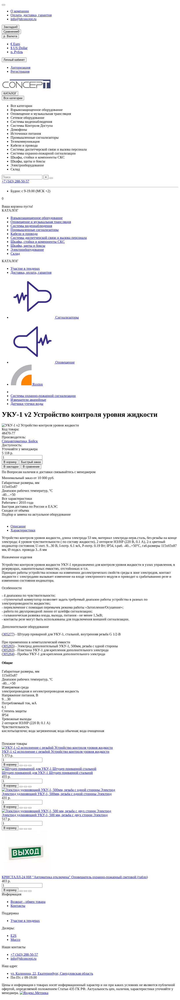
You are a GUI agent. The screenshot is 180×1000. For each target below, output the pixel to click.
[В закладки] (25, 765)
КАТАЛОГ (10, 93)
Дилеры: (8, 928)
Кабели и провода (24, 234)
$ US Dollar (19, 48)
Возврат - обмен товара (28, 902)
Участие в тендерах (25, 268)
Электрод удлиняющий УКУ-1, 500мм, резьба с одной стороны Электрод (57, 794)
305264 (8, 654)
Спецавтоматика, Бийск (20, 441)
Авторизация (20, 67)
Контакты (18, 906)
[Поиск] (51, 178)
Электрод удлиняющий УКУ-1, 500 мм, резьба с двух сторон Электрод (55, 815)
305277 (8, 634)
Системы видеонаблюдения (31, 226)
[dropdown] (3, 5)
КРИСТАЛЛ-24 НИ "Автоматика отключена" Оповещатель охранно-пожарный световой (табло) (75, 877)
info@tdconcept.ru (23, 19)
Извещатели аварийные (28, 400)
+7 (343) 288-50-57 (15, 181)
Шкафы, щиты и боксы (28, 245)
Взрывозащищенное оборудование (37, 218)
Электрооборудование (27, 249)
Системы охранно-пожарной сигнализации (43, 396)
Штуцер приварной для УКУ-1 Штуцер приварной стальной (47, 773)
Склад (15, 253)
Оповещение (64, 362)
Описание (18, 526)
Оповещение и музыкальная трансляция (41, 222)
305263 (8, 650)
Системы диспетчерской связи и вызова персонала (49, 238)
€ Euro (15, 44)
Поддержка (10, 913)
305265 (8, 646)
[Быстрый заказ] (21, 765)
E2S (13, 935)
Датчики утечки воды (27, 404)
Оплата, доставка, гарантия (31, 15)
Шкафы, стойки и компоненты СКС (38, 242)
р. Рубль (17, 52)
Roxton (37, 384)
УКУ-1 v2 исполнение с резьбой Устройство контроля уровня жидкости (55, 751)
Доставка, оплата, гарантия (31, 272)
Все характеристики (17, 498)
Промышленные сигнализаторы (35, 230)
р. (10, 36)
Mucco (15, 939)
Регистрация (20, 71)
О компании (20, 11)
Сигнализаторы (66, 317)
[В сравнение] (30, 765)
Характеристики (23, 530)
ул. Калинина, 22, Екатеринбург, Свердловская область (52, 973)
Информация (11, 894)
